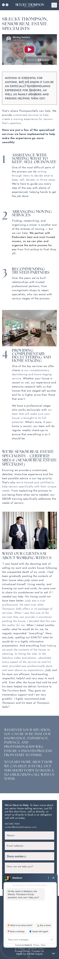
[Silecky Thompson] (29, 5)
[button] (54, 5)
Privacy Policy (22, 951)
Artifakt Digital (35, 953)
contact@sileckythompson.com (20, 827)
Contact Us (38, 951)
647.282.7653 (12, 823)
